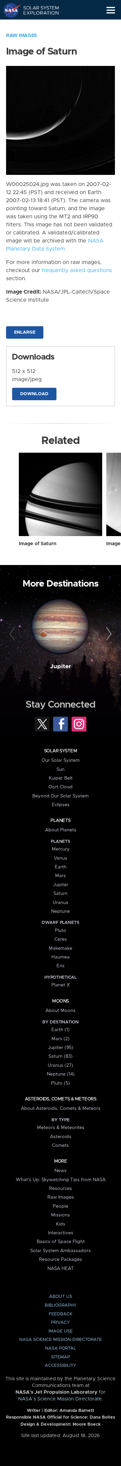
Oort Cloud (60, 787)
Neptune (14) (61, 1074)
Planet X (60, 985)
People (60, 1206)
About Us (60, 1296)
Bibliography (61, 1305)
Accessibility (60, 1365)
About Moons (60, 1010)
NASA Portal (60, 1348)
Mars (60, 875)
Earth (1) (60, 1029)
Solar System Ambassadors (60, 1250)
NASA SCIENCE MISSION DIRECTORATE (60, 1340)
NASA (9, 10)
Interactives (60, 1233)
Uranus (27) (60, 1065)
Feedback (60, 1314)
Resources (60, 1188)
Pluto (60, 930)
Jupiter (60, 667)
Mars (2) (60, 1039)
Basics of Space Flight (61, 1241)
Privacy (60, 1322)
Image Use (60, 1331)
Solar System (60, 751)
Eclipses (61, 804)
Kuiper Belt (61, 778)
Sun (60, 769)
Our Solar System (61, 760)
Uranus (60, 902)
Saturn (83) (60, 1056)
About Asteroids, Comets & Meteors (60, 1108)
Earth (61, 867)
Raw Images (21, 35)
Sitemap (60, 1357)
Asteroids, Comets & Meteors (60, 1099)
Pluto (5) (60, 1083)
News (60, 1170)
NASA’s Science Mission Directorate (60, 1399)
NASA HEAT (60, 1268)
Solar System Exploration (37, 10)
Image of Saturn (37, 543)
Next (108, 634)
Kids (60, 1224)
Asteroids (60, 1136)
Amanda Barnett (76, 1410)
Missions (60, 1215)
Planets (60, 820)
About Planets (60, 830)
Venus (60, 858)
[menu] (110, 10)
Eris (60, 966)
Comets (60, 1145)
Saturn (60, 893)
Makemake (60, 948)
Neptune (60, 911)
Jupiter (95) (60, 1047)
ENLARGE (24, 332)
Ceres (60, 939)
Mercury (61, 849)
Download (34, 394)
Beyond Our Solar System (60, 796)
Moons (60, 1001)
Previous (13, 634)
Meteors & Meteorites (60, 1127)
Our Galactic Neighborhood (37, 25)
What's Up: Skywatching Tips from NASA (61, 1179)
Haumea (60, 957)
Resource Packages (60, 1259)
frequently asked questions (77, 270)
